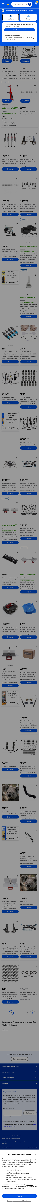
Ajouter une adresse (19, 30)
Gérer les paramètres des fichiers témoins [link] (19, 1201)
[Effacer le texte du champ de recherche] (27, 4)
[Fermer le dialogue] (35, 1154)
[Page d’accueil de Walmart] (8, 4)
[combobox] (21, 4)
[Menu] (3, 4)
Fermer (19, 1196)
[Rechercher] (29, 4)
